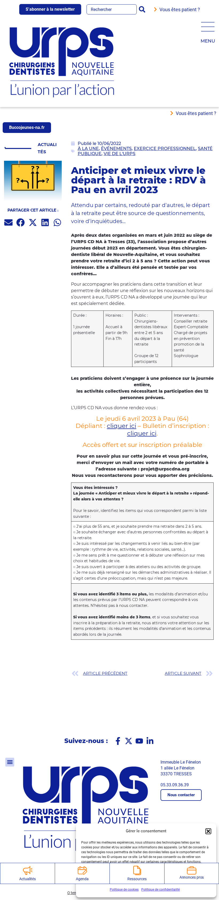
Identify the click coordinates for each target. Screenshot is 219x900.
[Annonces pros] (191, 870)
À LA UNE (88, 148)
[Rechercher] (143, 9)
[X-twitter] (128, 741)
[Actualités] (27, 870)
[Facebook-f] (118, 741)
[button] (208, 831)
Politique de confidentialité (160, 889)
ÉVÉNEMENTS (116, 148)
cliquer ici (121, 426)
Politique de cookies (124, 889)
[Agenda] (82, 870)
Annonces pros (191, 877)
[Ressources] (137, 870)
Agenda (82, 879)
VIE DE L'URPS (119, 153)
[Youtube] (139, 741)
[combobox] (112, 9)
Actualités (27, 879)
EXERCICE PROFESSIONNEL (165, 148)
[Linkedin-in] (150, 741)
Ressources (136, 879)
